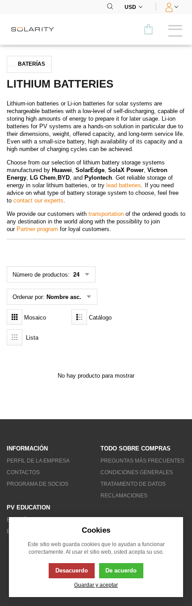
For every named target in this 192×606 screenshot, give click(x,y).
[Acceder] (170, 7)
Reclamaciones (123, 495)
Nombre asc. (63, 297)
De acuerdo (121, 570)
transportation (106, 213)
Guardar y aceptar (96, 585)
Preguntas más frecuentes (142, 461)
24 (75, 274)
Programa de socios (37, 484)
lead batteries (123, 185)
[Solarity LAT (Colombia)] (36, 29)
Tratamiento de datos (133, 484)
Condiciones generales (136, 472)
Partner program (37, 229)
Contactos (23, 472)
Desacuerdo (71, 570)
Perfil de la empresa (38, 461)
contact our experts (38, 200)
